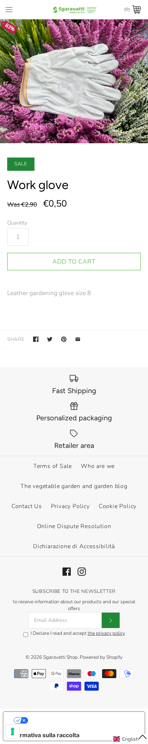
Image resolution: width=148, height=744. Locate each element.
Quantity (17, 222)
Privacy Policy (70, 506)
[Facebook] (67, 571)
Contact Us (26, 506)
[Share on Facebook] (35, 339)
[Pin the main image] (63, 339)
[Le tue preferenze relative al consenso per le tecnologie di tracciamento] (12, 731)
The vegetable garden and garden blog (74, 486)
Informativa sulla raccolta (44, 735)
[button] (130, 739)
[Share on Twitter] (49, 339)
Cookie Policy (118, 506)
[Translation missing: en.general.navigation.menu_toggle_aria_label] (9, 9)
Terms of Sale (52, 466)
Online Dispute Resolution (74, 526)
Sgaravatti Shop (60, 657)
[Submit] (111, 620)
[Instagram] (82, 571)
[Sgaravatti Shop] (74, 9)
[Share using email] (77, 339)
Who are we (98, 466)
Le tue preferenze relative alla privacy (81, 720)
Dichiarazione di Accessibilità (74, 546)
